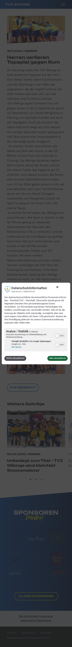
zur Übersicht (23, 387)
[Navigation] (63, 4)
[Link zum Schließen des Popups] (57, 287)
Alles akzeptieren (57, 358)
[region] (36, 340)
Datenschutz (29, 292)
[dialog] (36, 323)
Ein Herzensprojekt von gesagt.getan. (28, 638)
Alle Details (16, 347)
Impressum (16, 292)
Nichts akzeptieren (15, 358)
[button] (57, 335)
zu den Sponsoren (36, 596)
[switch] (60, 335)
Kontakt (12, 633)
